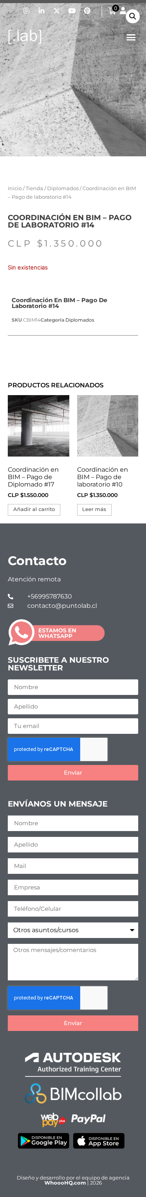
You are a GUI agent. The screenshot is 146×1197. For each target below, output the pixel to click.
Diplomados (63, 188)
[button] (131, 37)
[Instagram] (26, 10)
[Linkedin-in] (41, 10)
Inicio (15, 188)
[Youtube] (72, 10)
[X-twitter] (56, 10)
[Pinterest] (87, 10)
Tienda (34, 188)
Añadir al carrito (34, 509)
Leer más (94, 509)
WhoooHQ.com (65, 1183)
